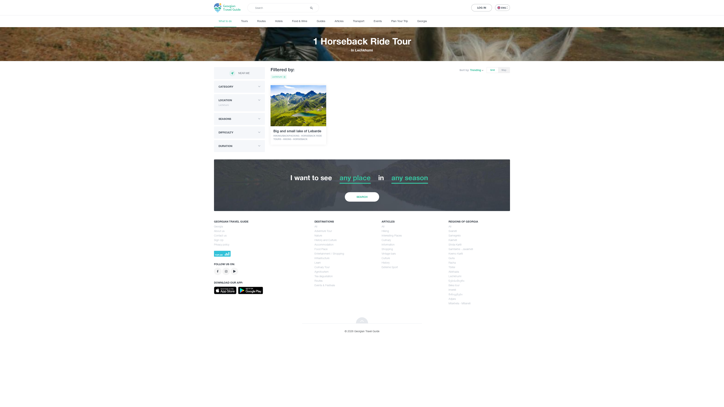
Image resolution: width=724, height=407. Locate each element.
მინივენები (455, 294)
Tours (244, 21)
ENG (504, 7)
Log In (481, 7)
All (315, 226)
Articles (339, 21)
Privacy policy (221, 244)
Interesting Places (392, 235)
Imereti (452, 289)
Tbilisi (452, 267)
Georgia (422, 21)
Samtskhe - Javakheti (461, 249)
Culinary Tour (322, 267)
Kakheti (453, 240)
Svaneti (453, 231)
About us (219, 231)
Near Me (244, 73)
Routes (261, 21)
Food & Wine (299, 21)
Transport (358, 21)
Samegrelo (455, 235)
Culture (386, 258)
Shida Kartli (455, 244)
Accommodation (324, 244)
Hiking (385, 231)
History (386, 262)
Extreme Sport (390, 267)
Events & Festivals (324, 285)
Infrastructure (321, 258)
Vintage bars (389, 253)
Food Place (320, 249)
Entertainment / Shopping (329, 253)
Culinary (386, 240)
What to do (225, 21)
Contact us (220, 235)
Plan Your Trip (399, 21)
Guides (321, 21)
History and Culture (325, 240)
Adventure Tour (323, 231)
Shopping (387, 249)
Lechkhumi (455, 276)
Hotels (279, 21)
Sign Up (218, 240)
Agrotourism (321, 271)
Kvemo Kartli (456, 253)
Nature (318, 235)
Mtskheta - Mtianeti (460, 303)
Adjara (452, 298)
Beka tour (454, 285)
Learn (317, 262)
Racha (452, 262)
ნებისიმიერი (456, 280)
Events (378, 21)
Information (388, 244)
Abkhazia (454, 271)
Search (362, 196)
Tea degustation (323, 276)
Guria (452, 258)
